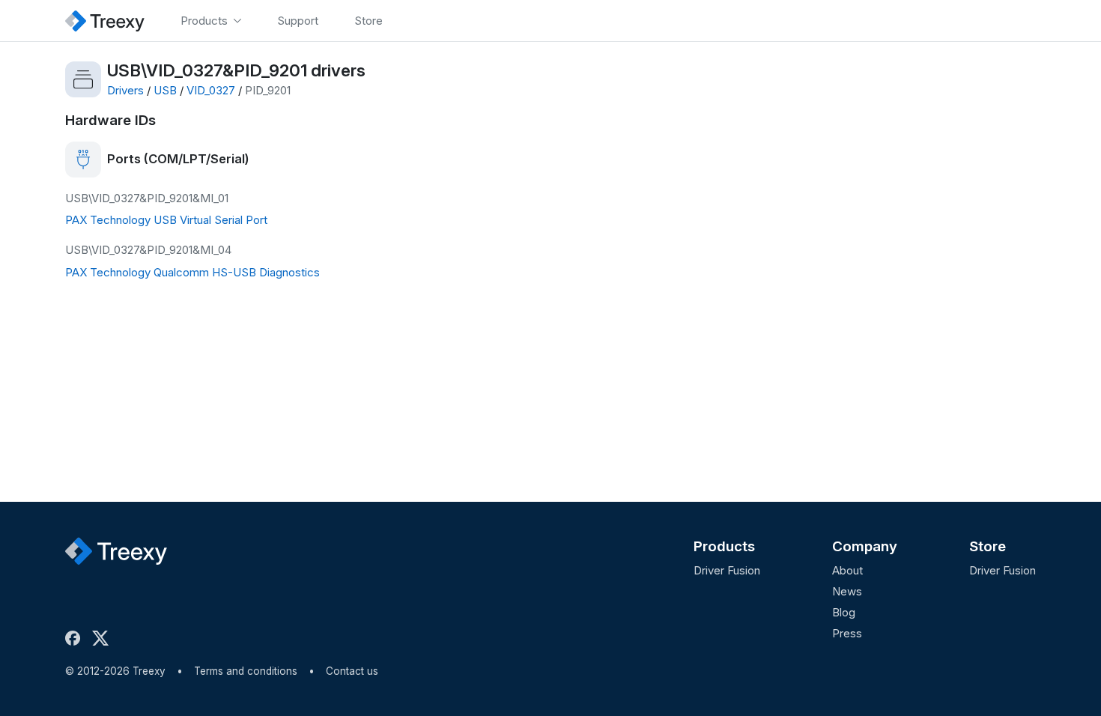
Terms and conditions (245, 671)
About (847, 570)
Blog (843, 612)
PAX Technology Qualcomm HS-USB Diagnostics (192, 272)
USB (165, 90)
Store (987, 546)
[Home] (105, 20)
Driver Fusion (727, 570)
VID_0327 (210, 90)
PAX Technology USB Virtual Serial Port (166, 220)
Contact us (352, 671)
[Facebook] (75, 638)
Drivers (125, 90)
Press (847, 633)
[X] (103, 638)
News (847, 591)
